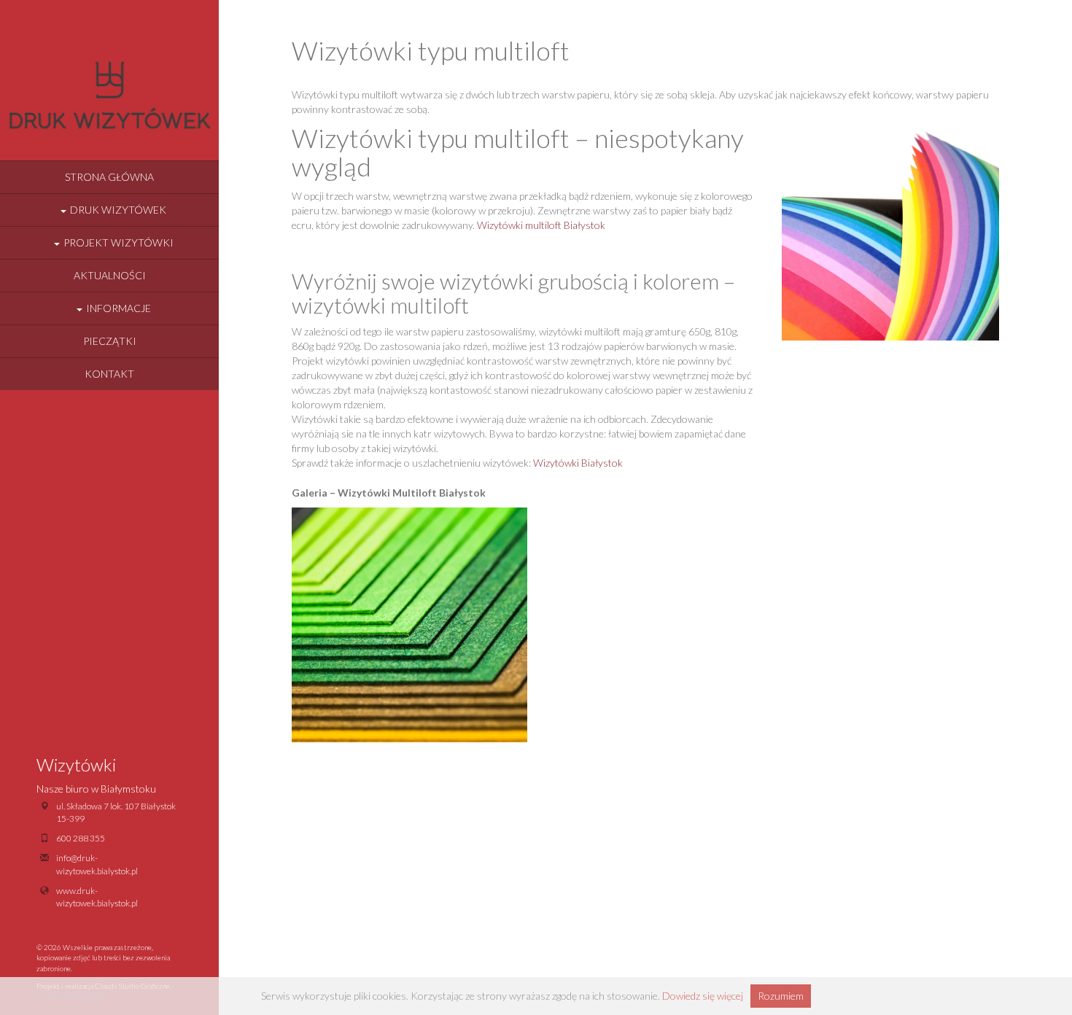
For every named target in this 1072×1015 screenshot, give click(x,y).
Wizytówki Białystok (578, 462)
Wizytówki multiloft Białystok (541, 225)
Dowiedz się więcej (702, 995)
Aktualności (110, 275)
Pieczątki (109, 341)
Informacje (118, 308)
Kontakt (109, 374)
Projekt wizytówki (118, 242)
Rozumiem (781, 995)
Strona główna (109, 177)
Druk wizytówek (118, 209)
